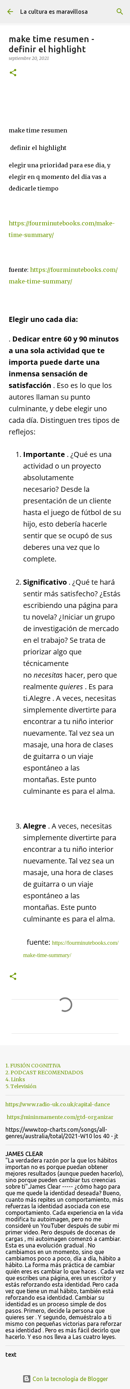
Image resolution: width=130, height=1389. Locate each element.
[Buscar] (120, 11)
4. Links (15, 1079)
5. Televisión (20, 1086)
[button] (13, 73)
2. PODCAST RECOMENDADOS (44, 1072)
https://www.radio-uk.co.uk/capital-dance (57, 1104)
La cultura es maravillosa (54, 11)
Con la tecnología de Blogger (69, 1379)
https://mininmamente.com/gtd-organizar (60, 1117)
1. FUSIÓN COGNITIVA (33, 1065)
